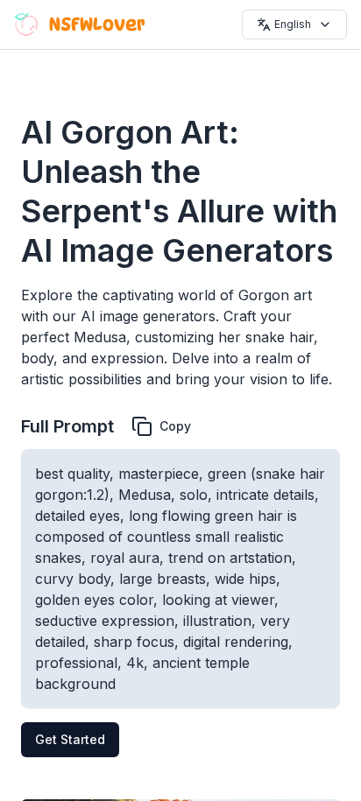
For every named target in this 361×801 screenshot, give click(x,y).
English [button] (292, 24)
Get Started (70, 739)
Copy (175, 425)
